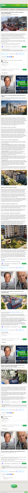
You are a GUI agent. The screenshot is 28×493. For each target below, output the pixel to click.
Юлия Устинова (5, 416)
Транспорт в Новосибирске (4, 9)
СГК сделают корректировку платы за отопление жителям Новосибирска (12, 50)
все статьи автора (5, 61)
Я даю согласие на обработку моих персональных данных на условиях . (10, 69)
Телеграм (22, 53)
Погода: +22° (17, 5)
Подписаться (24, 46)
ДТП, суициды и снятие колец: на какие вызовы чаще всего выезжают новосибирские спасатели (14, 406)
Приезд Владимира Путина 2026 (21, 9)
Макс (18, 53)
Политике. (5, 492)
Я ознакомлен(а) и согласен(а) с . (8, 70)
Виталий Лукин (5, 60)
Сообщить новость (5, 53)
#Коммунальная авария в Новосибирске (6, 15)
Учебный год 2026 (12, 9)
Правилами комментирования (11, 70)
